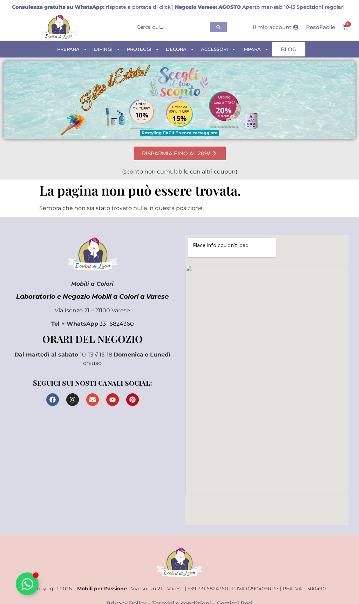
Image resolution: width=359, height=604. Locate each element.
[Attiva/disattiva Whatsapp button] (27, 583)
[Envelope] (92, 399)
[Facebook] (52, 399)
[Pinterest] (132, 399)
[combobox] (171, 27)
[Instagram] (72, 399)
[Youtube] (112, 399)
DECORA (176, 49)
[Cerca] (218, 27)
